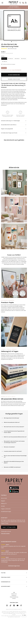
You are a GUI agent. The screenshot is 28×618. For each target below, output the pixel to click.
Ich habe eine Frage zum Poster (9, 132)
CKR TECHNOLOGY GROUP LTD (17, 609)
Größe (2, 56)
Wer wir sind (4, 498)
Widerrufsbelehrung (14, 597)
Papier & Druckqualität (7, 128)
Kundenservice (5, 581)
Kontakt (3, 506)
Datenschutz (14, 593)
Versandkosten (10, 53)
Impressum (14, 595)
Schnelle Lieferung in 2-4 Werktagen (10, 120)
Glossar (14, 598)
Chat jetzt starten (5, 533)
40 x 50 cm (17, 58)
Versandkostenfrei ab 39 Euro (8, 124)
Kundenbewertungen (6, 511)
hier (23, 405)
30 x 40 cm (10, 58)
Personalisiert (5, 577)
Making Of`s (4, 503)
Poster (3, 572)
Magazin (3, 501)
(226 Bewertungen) (12, 48)
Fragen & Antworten (6, 508)
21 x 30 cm (4, 58)
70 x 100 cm (4, 61)
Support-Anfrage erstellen (9, 527)
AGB (14, 592)
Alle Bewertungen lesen (14, 565)
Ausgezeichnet (5, 586)
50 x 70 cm (23, 58)
